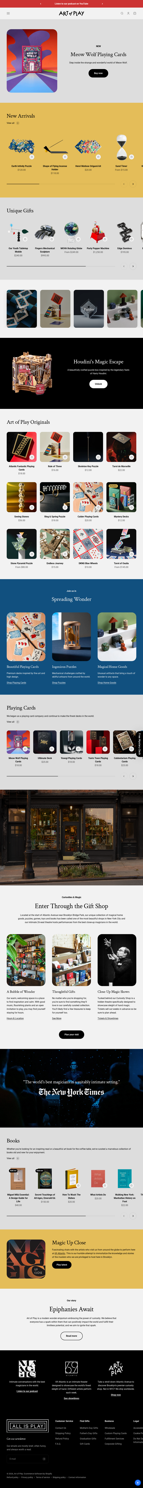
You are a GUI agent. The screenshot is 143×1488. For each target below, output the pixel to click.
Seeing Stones (21, 516)
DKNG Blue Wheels (88, 563)
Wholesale (110, 1428)
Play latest (62, 1264)
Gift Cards (85, 1444)
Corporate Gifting (113, 1444)
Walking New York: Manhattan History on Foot (124, 1198)
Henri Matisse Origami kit (88, 166)
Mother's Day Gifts (89, 1428)
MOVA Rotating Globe (71, 248)
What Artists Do (98, 1194)
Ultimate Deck (45, 758)
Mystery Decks (121, 516)
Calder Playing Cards (88, 516)
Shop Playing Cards (16, 682)
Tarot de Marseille (121, 466)
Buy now (98, 73)
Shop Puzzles (58, 682)
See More (56, 1018)
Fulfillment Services (114, 1438)
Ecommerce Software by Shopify (38, 1474)
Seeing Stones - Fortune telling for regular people (71, 3)
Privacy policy (27, 1477)
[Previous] (40, 4)
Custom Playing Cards (116, 1433)
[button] (139, 744)
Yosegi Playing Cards (71, 758)
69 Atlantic (60, 1253)
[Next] (102, 4)
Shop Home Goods (107, 682)
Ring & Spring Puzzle (54, 516)
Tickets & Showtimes (108, 1018)
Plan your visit (72, 1034)
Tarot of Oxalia (121, 563)
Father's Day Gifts (88, 1433)
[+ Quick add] (31, 156)
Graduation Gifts (88, 1438)
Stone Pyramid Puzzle (22, 563)
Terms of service (43, 1477)
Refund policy (12, 1477)
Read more (71, 1336)
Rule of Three (55, 466)
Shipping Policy (63, 1433)
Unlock (98, 384)
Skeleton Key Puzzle (88, 466)
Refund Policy (62, 1438)
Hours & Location (15, 1018)
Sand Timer (121, 166)
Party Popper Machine (98, 248)
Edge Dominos (124, 248)
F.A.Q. (58, 1444)
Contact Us (60, 1428)
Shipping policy (59, 1477)
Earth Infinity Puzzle (22, 166)
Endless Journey (55, 563)
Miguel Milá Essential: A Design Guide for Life (18, 1198)
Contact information (77, 1477)
